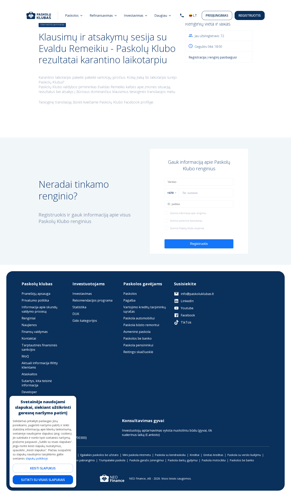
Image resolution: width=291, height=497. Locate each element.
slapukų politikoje (37, 458)
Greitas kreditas (213, 455)
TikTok (186, 322)
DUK (75, 314)
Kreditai (194, 455)
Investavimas (82, 293)
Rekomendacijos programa (92, 300)
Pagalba (129, 300)
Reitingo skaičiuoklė (138, 352)
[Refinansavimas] (103, 15)
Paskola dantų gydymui (183, 460)
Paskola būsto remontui (141, 325)
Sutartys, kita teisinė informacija (37, 383)
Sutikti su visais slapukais (43, 480)
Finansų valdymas (35, 331)
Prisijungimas (217, 15)
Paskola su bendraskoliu (170, 455)
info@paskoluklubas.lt (197, 294)
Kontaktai (29, 338)
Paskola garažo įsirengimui (146, 460)
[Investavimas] (135, 15)
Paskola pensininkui (138, 345)
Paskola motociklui (214, 460)
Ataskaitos (29, 374)
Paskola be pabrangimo (80, 460)
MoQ (25, 356)
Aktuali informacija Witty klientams (40, 365)
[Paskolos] (74, 15)
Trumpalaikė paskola (112, 460)
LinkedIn (187, 301)
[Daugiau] (162, 15)
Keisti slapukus (43, 468)
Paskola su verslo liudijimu (244, 455)
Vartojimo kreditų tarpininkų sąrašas (144, 309)
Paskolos (130, 293)
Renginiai (28, 318)
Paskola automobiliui (139, 318)
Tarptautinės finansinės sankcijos (39, 347)
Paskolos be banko (137, 338)
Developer (29, 392)
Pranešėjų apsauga (36, 293)
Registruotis (250, 15)
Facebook (188, 315)
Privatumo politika (35, 300)
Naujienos (29, 325)
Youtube (187, 308)
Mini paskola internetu (137, 455)
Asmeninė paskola (136, 331)
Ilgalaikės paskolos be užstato (99, 455)
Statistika (79, 307)
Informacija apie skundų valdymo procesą (39, 309)
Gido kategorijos (84, 320)
